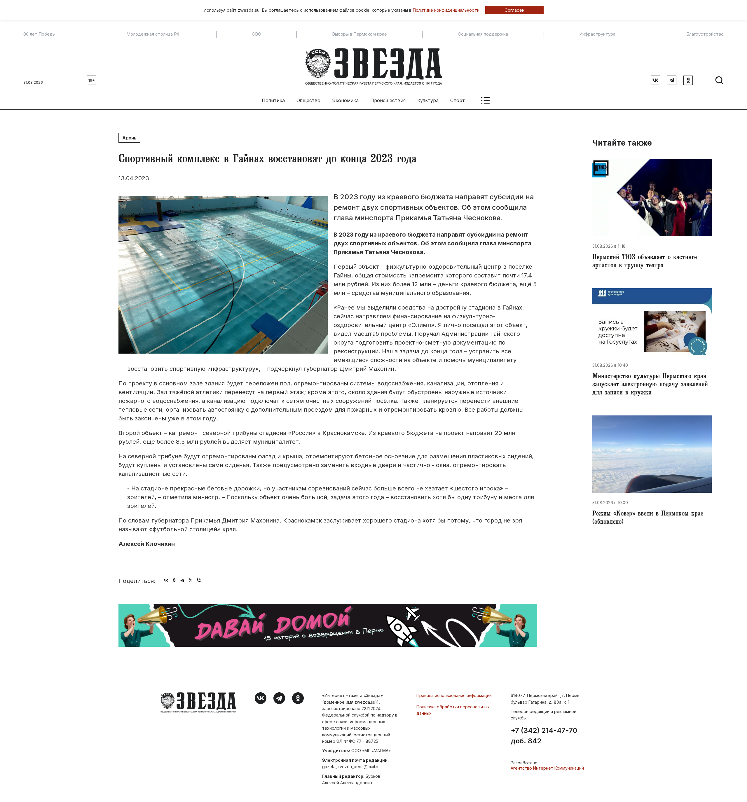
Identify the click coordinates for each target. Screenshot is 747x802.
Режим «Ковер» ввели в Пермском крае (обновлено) (647, 518)
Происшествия (388, 100)
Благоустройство (705, 34)
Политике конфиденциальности (446, 10)
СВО (256, 34)
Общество (308, 100)
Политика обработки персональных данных (453, 710)
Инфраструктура (597, 34)
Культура (428, 100)
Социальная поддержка (483, 34)
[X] (190, 580)
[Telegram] (182, 580)
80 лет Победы (39, 34)
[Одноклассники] (174, 580)
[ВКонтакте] (166, 580)
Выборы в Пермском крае (359, 34)
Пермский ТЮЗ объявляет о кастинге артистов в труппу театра (644, 262)
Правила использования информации (454, 695)
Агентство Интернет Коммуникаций (547, 768)
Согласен (514, 10)
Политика (273, 100)
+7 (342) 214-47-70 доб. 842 (544, 736)
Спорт (457, 100)
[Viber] (198, 580)
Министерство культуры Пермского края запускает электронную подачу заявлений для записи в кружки (650, 385)
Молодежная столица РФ (153, 34)
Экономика (345, 100)
